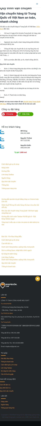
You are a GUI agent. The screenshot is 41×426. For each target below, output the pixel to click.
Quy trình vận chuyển (9, 181)
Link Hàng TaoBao (8, 257)
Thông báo (5, 185)
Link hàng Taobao (6, 368)
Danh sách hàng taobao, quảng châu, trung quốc (18, 247)
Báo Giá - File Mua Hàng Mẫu (12, 236)
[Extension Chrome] (9, 115)
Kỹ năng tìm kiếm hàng (9, 254)
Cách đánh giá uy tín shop (10, 164)
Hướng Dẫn (6, 171)
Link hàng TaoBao (8, 174)
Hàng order (5, 167)
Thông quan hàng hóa (9, 188)
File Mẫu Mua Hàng (7, 358)
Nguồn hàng (4, 404)
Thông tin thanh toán (8, 266)
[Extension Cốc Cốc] (25, 115)
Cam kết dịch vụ (7, 243)
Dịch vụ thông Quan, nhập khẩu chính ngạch (17, 250)
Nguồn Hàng (6, 178)
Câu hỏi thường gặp (7, 374)
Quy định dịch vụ (5, 388)
